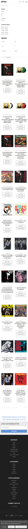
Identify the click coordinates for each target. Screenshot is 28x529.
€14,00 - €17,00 (4, 30)
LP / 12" (2, 11)
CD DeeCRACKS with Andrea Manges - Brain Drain (20, 189)
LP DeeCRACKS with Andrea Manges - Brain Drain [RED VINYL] (7, 154)
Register (16, 454)
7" (1, 16)
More (14, 446)
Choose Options (20, 164)
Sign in (11, 454)
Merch (14, 444)
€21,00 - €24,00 (4, 34)
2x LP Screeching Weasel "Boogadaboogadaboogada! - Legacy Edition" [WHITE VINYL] (9, 119)
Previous (2, 527)
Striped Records (14, 449)
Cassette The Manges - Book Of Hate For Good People (7, 256)
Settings (4, 527)
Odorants (14, 494)
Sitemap (14, 456)
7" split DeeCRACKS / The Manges (20, 288)
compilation (14, 487)
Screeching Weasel (14, 484)
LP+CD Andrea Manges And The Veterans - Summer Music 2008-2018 (20, 393)
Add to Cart (7, 91)
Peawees (14, 489)
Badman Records (14, 451)
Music (14, 442)
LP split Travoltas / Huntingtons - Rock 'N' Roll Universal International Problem (21, 325)
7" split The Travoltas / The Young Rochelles (21, 358)
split (14, 485)
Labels (14, 471)
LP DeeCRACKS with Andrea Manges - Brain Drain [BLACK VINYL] (7, 83)
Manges (14, 482)
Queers (14, 491)
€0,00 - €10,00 (4, 27)
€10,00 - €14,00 (4, 29)
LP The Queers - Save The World (20, 221)
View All (14, 498)
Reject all (11, 527)
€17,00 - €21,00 (4, 32)
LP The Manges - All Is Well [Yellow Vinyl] (20, 255)
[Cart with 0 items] (23, 1)
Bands (14, 447)
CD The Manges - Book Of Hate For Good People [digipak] (7, 393)
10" (2, 15)
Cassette (3, 18)
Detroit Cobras (14, 493)
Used (2, 20)
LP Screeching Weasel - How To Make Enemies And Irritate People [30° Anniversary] (21, 155)
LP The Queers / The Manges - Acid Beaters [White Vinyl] (7, 359)
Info (14, 453)
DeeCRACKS (14, 480)
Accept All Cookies (21, 527)
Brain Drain (14, 473)
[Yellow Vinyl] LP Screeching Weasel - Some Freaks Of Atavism (7, 223)
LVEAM (14, 496)
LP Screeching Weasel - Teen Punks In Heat (7, 188)
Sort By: (3, 57)
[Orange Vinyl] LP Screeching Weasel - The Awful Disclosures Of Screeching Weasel (7, 290)
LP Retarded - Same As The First (7, 322)
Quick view (7, 89)
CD (2, 13)
